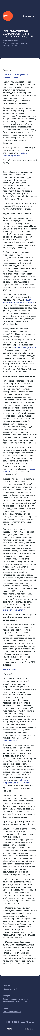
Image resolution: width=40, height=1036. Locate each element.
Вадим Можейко (10, 41)
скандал (7, 610)
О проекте (28, 16)
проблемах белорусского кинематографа (15, 76)
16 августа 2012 (10, 989)
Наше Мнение (8, 16)
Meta (9, 1029)
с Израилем (18, 610)
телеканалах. (9, 740)
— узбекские (9, 669)
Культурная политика (12, 1012)
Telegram (28, 1029)
